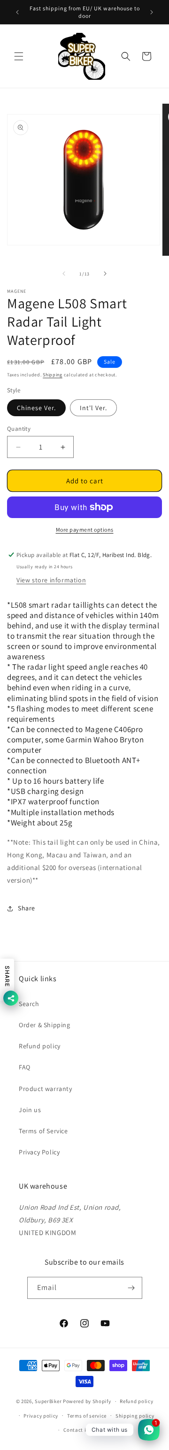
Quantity (19, 429)
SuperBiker (48, 1401)
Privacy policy (40, 1415)
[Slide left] (64, 273)
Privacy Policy (39, 1152)
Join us (30, 1110)
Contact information (88, 1430)
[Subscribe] (131, 1288)
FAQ (25, 1067)
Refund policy (40, 1046)
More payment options (85, 529)
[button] (18, 56)
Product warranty (45, 1088)
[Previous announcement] (17, 12)
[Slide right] (105, 273)
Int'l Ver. (93, 408)
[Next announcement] (151, 12)
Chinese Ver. (36, 408)
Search (29, 1004)
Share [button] (26, 908)
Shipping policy (134, 1415)
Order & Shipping (44, 1025)
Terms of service (87, 1415)
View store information (51, 580)
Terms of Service (43, 1131)
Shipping (52, 375)
